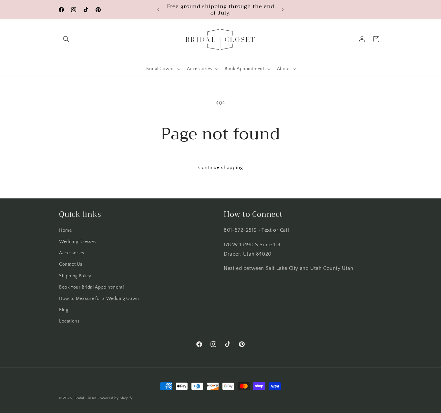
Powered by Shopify (115, 398)
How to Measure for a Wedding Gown (99, 298)
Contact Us (70, 264)
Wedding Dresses (77, 241)
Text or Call (275, 230)
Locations (69, 321)
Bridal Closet (86, 398)
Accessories (71, 253)
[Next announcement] (283, 10)
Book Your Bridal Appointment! (91, 287)
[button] (66, 39)
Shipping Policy (75, 276)
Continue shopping (220, 167)
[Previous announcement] (158, 10)
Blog (63, 309)
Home (65, 230)
